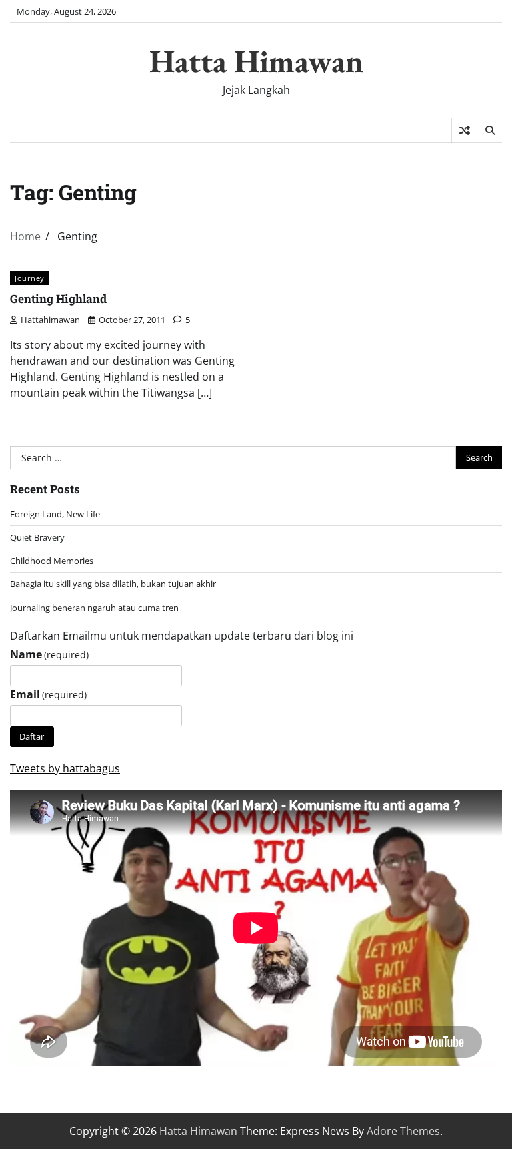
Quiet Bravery (37, 537)
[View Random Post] (464, 130)
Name (49, 654)
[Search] (489, 130)
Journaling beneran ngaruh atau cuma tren (94, 608)
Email (48, 694)
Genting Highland (58, 298)
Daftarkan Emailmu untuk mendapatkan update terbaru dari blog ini (181, 635)
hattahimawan (50, 320)
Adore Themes (403, 1131)
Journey (30, 278)
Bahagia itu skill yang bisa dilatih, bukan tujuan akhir (113, 584)
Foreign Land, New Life (55, 514)
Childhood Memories (51, 561)
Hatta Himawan (256, 60)
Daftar (31, 736)
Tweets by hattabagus (65, 768)
